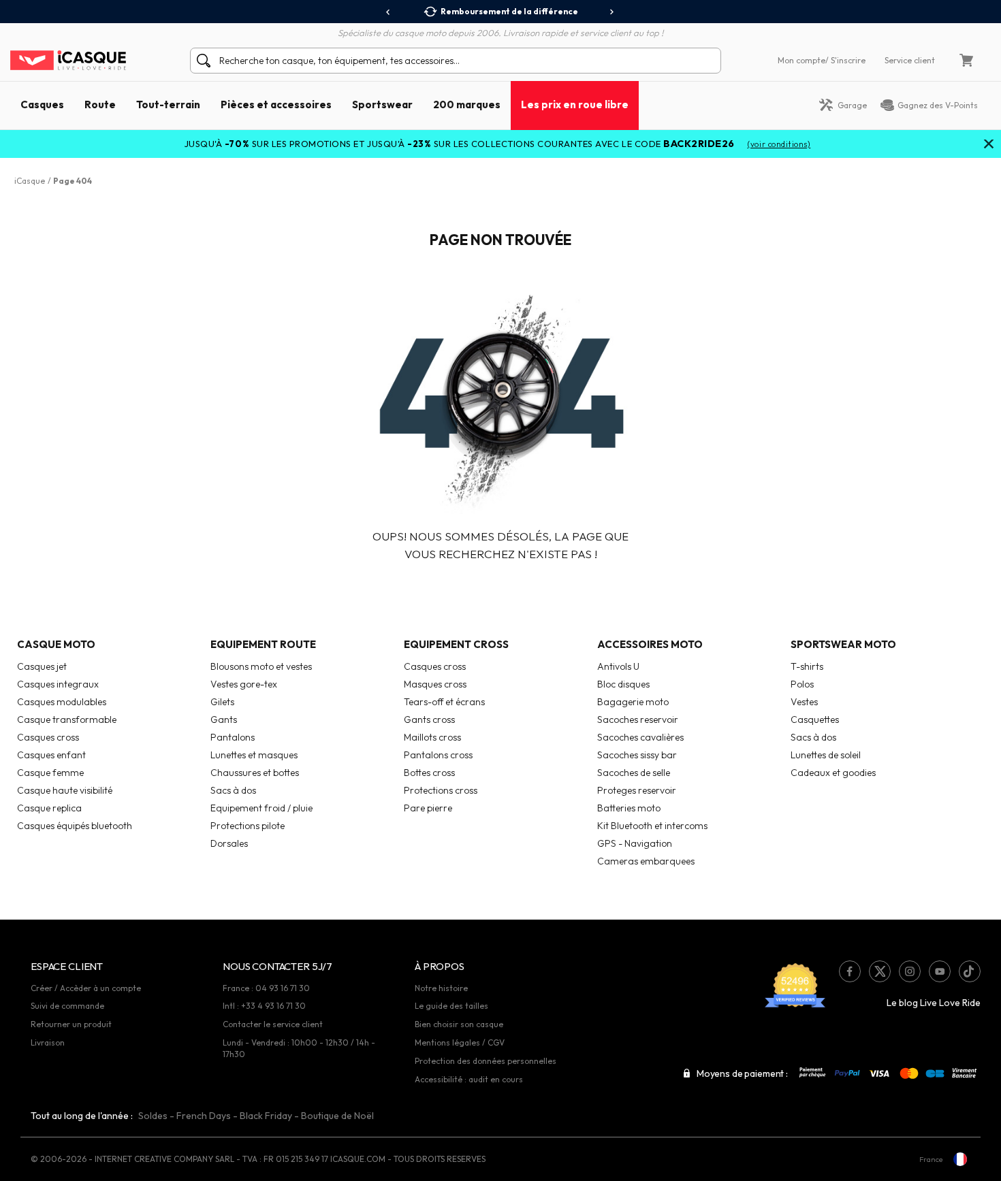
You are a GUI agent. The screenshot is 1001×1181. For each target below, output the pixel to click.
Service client (910, 60)
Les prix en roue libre (575, 104)
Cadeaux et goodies (833, 772)
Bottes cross (429, 772)
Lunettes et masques (254, 755)
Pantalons (232, 737)
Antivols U (618, 666)
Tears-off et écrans (444, 702)
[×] (988, 145)
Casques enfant (51, 755)
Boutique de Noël (337, 1116)
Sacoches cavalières (640, 737)
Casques (42, 104)
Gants (223, 719)
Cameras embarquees (646, 861)
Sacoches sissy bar (637, 755)
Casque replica (49, 808)
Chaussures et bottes (254, 772)
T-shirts (807, 666)
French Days (203, 1116)
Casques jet (42, 666)
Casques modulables (61, 702)
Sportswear (382, 104)
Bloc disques (623, 684)
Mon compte (801, 60)
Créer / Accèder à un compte (86, 988)
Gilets (222, 702)
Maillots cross (432, 737)
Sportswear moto (843, 644)
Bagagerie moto (633, 702)
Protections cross (440, 790)
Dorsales (229, 843)
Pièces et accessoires (276, 104)
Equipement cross (456, 644)
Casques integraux (58, 684)
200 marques (466, 104)
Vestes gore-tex (243, 684)
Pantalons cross (438, 755)
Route (100, 104)
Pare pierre (428, 808)
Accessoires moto (650, 644)
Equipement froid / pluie (261, 808)
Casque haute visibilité (64, 790)
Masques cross (435, 684)
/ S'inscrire (845, 60)
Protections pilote (247, 826)
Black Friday (266, 1116)
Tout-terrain (168, 104)
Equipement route (263, 644)
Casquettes (815, 719)
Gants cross (429, 719)
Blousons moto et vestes (261, 666)
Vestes (804, 702)
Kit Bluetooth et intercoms (652, 826)
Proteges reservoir (636, 790)
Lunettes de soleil (826, 755)
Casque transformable (66, 719)
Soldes (153, 1116)
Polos (802, 684)
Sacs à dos (233, 790)
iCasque (29, 181)
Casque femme (50, 772)
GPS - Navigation (634, 843)
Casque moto (56, 644)
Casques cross (48, 737)
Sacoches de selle (633, 772)
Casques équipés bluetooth (74, 826)
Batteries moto (629, 808)
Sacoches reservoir (637, 719)
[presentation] (388, 12)
